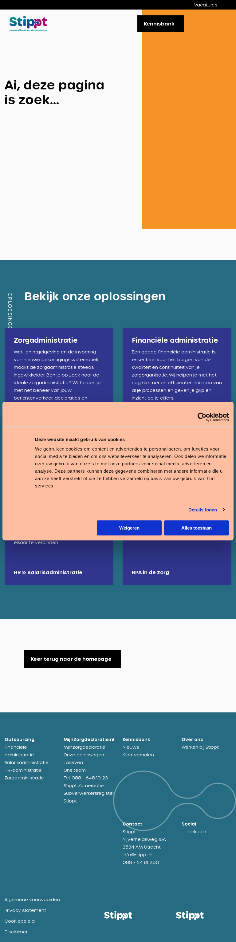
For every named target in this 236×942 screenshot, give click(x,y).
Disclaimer (16, 931)
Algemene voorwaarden (32, 899)
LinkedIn (197, 831)
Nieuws (131, 747)
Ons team (75, 770)
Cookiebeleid (20, 921)
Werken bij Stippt (200, 747)
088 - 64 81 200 (141, 862)
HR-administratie (23, 770)
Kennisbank (159, 23)
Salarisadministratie (27, 762)
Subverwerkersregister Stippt (88, 796)
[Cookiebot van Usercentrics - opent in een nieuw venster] (202, 417)
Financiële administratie (19, 750)
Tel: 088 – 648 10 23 (86, 777)
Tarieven (73, 762)
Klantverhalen (138, 754)
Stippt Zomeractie (84, 785)
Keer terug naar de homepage (71, 659)
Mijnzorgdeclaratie (84, 747)
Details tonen (202, 509)
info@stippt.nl (137, 854)
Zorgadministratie (24, 777)
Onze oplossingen (84, 754)
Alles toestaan (196, 527)
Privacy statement (25, 910)
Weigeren (129, 527)
